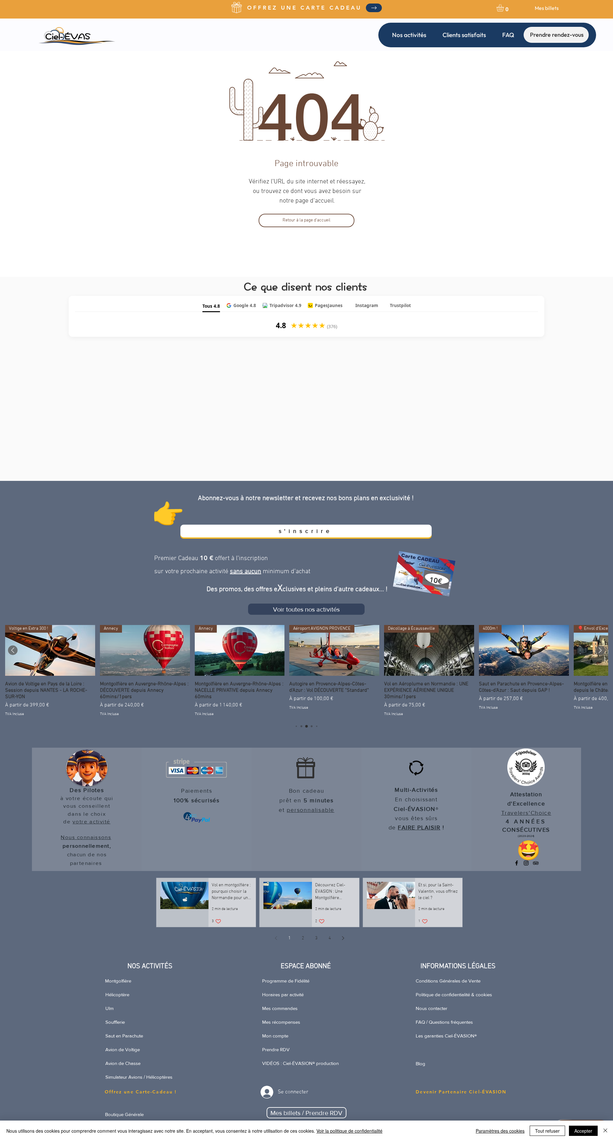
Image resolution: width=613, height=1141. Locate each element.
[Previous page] (276, 938)
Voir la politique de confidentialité (349, 1131)
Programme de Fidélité (285, 980)
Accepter (583, 1131)
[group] (306, 671)
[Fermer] (605, 1131)
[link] (504, 8)
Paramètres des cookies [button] (500, 1131)
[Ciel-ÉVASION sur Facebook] (516, 863)
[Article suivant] (600, 650)
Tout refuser (547, 1131)
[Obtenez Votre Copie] (374, 8)
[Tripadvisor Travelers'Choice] (536, 863)
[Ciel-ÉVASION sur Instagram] (526, 863)
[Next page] (343, 938)
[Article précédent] (13, 650)
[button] (409, 35)
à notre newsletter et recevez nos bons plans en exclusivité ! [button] (327, 498)
